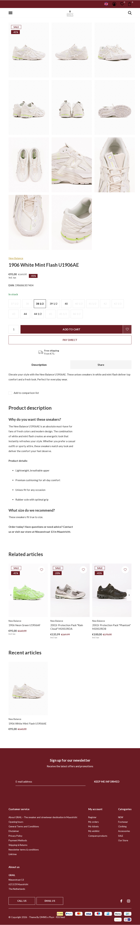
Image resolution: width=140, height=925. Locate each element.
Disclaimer (14, 831)
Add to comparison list (26, 392)
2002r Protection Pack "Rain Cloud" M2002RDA (66, 627)
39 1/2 (53, 303)
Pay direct (70, 339)
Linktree (13, 854)
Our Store (123, 840)
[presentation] (10, 595)
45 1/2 (63, 313)
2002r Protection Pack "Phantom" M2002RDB (111, 627)
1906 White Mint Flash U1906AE (27, 723)
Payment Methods (18, 840)
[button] (11, 13)
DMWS (43, 917)
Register (92, 817)
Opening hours (16, 822)
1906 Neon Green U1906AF (24, 625)
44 (25, 313)
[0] (129, 4)
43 (13, 313)
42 (105, 303)
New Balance (16, 258)
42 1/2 (118, 303)
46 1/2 (77, 313)
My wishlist (93, 831)
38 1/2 (40, 303)
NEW (120, 817)
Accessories (124, 831)
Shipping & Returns (18, 845)
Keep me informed (106, 781)
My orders (93, 822)
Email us (50, 900)
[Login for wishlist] (127, 329)
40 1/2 (79, 303)
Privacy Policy (15, 835)
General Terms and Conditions (24, 826)
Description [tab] (39, 364)
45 (50, 313)
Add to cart (71, 329)
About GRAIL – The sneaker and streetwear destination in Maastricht (43, 817)
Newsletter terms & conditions (24, 849)
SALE (120, 835)
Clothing (122, 826)
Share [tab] (101, 364)
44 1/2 (38, 313)
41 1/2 (92, 303)
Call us (21, 900)
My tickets (93, 826)
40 (66, 303)
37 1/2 (14, 303)
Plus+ (51, 917)
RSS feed (60, 917)
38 (27, 303)
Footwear (123, 822)
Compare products (97, 835)
